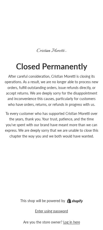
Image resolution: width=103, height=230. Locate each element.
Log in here (71, 222)
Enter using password (51, 211)
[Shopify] (75, 201)
